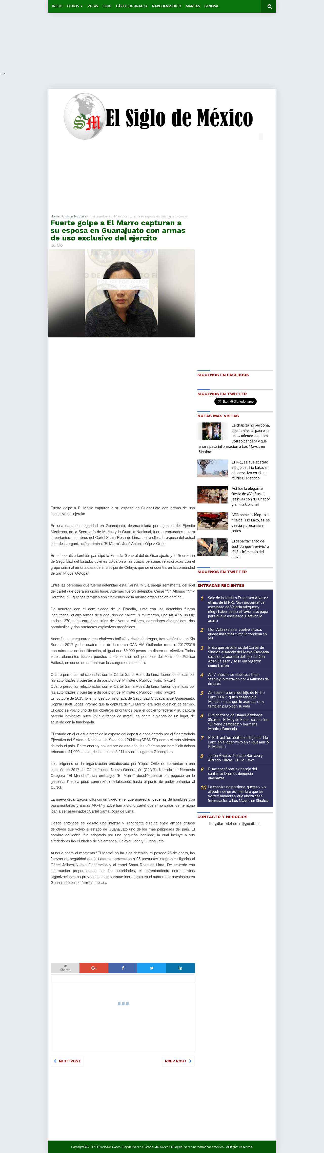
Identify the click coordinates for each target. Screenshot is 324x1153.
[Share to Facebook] (122, 968)
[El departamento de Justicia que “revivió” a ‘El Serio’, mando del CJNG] (212, 547)
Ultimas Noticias (74, 216)
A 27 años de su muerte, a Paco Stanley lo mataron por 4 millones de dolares (238, 679)
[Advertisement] (152, 35)
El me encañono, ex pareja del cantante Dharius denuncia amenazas (232, 773)
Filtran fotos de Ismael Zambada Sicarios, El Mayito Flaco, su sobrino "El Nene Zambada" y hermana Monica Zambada (238, 722)
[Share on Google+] (93, 968)
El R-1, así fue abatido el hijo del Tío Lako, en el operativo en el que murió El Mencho (238, 742)
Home (55, 216)
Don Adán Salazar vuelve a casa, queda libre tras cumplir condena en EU (237, 634)
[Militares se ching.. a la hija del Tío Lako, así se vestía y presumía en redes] (212, 521)
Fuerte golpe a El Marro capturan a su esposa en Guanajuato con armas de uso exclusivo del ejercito (118, 230)
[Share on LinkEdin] (180, 968)
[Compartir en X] (151, 968)
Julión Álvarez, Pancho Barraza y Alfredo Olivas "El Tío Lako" (235, 757)
